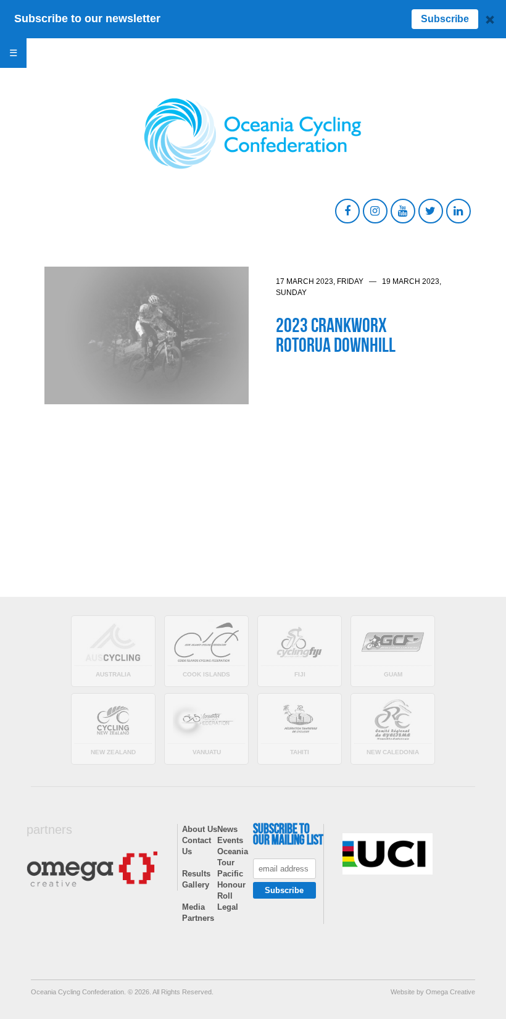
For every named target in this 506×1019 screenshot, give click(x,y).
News (227, 829)
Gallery (195, 884)
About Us (199, 829)
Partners (198, 918)
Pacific (230, 873)
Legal (227, 907)
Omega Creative (450, 992)
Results (196, 873)
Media (193, 907)
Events (230, 840)
